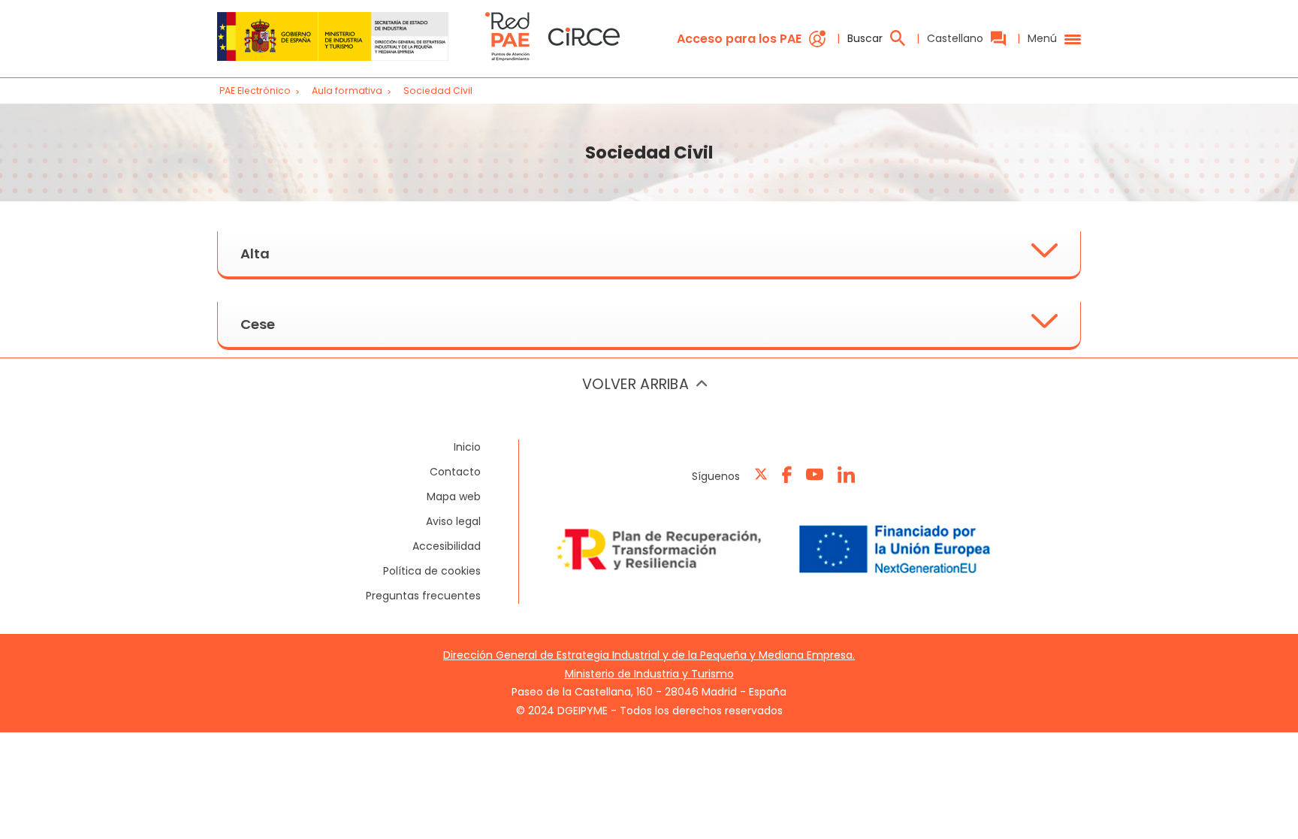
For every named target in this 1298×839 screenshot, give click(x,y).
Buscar (865, 38)
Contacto (455, 471)
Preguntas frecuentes (423, 595)
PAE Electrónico (255, 90)
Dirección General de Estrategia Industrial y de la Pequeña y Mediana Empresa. (649, 654)
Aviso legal (453, 521)
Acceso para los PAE (739, 38)
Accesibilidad (446, 546)
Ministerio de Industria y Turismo (649, 673)
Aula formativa (348, 90)
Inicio (467, 446)
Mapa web (454, 496)
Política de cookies (432, 570)
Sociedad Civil (437, 90)
